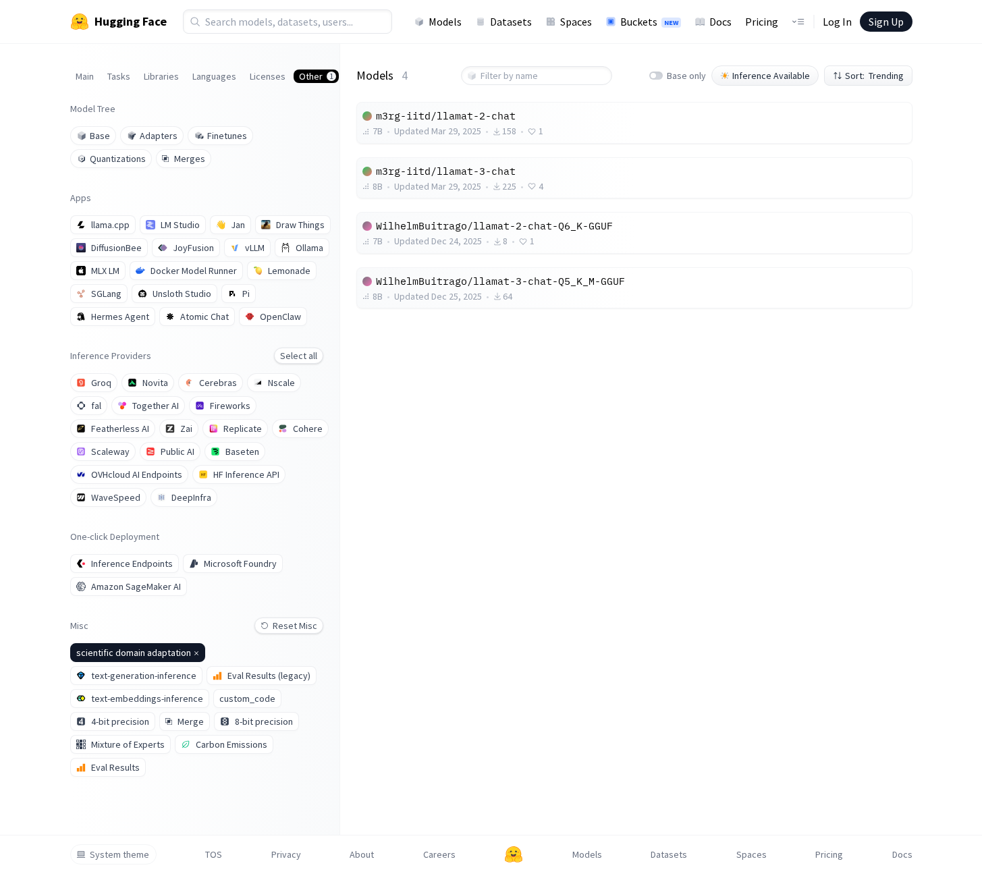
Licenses (267, 76)
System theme (119, 854)
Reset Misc (295, 626)
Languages (214, 76)
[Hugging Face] (513, 854)
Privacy (286, 854)
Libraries (161, 76)
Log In (837, 21)
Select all (298, 356)
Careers (439, 854)
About (362, 854)
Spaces (576, 21)
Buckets (649, 21)
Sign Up (886, 21)
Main (85, 76)
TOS (213, 854)
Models (445, 21)
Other (316, 76)
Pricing (761, 21)
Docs (720, 21)
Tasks (118, 76)
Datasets (511, 21)
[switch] (656, 76)
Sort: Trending (874, 76)
